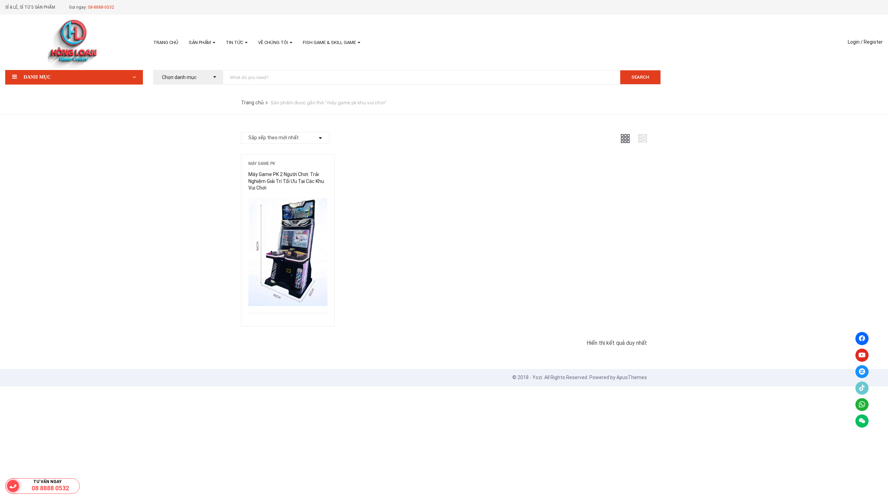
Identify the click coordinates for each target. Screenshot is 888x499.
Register (873, 42)
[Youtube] (862, 355)
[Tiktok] (862, 388)
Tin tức (235, 42)
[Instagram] (862, 372)
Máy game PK (261, 163)
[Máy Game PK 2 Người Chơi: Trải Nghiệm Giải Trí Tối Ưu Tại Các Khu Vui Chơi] (287, 203)
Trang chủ (165, 42)
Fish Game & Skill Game (330, 42)
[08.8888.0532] (13, 486)
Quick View (287, 295)
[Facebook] (862, 338)
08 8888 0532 (50, 488)
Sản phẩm (200, 42)
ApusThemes (631, 377)
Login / (855, 42)
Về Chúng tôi (273, 42)
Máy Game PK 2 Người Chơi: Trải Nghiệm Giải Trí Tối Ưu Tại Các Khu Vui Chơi (286, 181)
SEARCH (640, 77)
